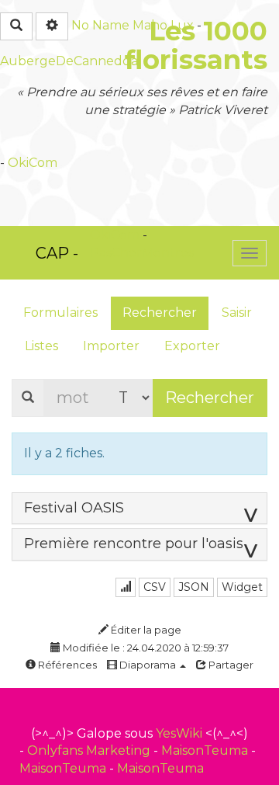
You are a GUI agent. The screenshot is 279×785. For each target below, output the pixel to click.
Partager (229, 664)
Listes (41, 346)
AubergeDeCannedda (69, 61)
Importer (111, 346)
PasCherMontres (142, 252)
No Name (100, 25)
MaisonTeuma (206, 750)
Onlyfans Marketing (90, 750)
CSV (154, 587)
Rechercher (159, 312)
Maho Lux (163, 25)
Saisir (237, 312)
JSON (193, 587)
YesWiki (179, 733)
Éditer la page (144, 629)
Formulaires (60, 312)
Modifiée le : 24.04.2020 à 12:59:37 (144, 647)
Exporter (192, 346)
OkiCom (32, 162)
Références (66, 664)
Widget (242, 587)
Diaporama (147, 664)
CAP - (57, 253)
